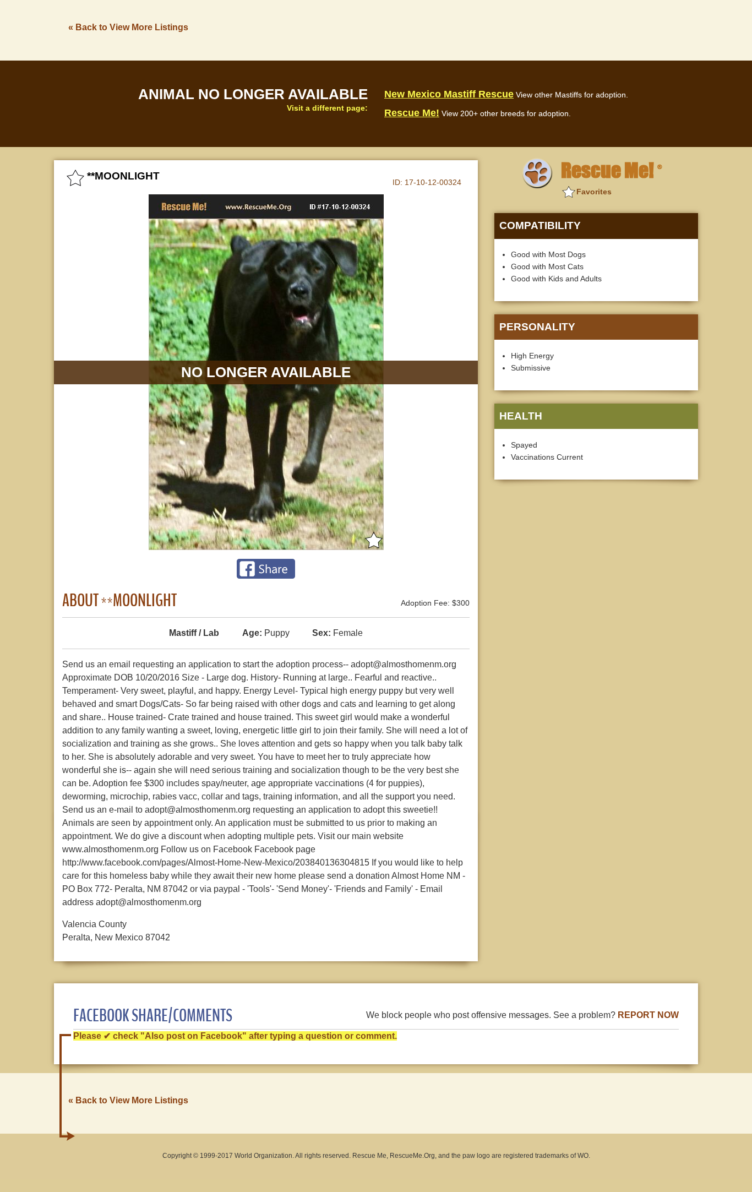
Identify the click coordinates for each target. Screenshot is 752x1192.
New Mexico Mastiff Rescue (449, 94)
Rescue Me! (411, 112)
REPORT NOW (648, 1015)
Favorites (594, 191)
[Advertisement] (497, 29)
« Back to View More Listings (128, 27)
